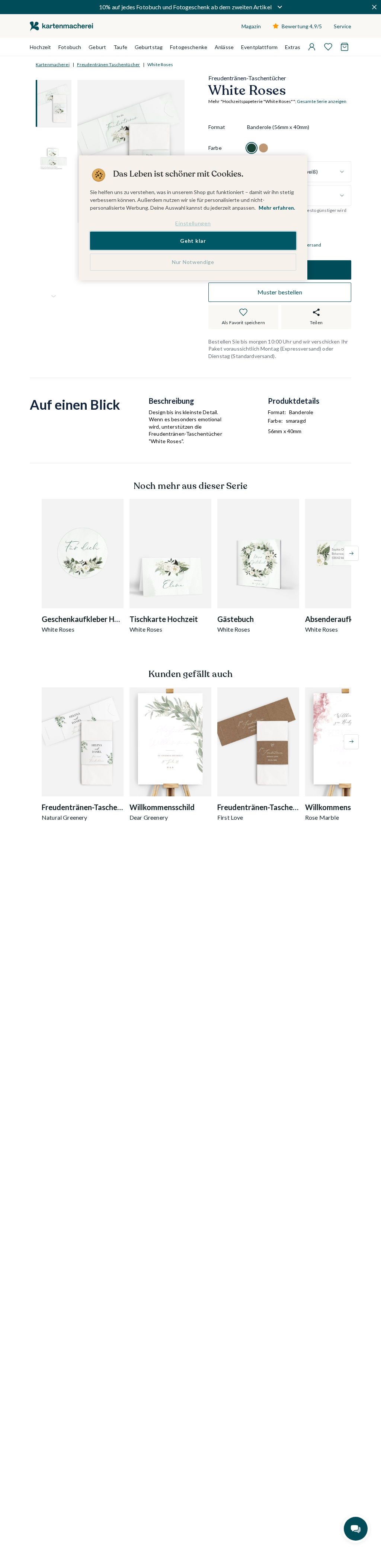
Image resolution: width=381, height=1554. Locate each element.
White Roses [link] (160, 64)
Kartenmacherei (53, 64)
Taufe (120, 47)
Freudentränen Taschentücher (108, 64)
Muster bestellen (279, 292)
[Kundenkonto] (311, 47)
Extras (292, 47)
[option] (251, 148)
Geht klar (193, 241)
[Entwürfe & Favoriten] (328, 47)
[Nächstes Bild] (53, 296)
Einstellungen (193, 223)
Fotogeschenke (188, 47)
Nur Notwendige (193, 262)
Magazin (251, 26)
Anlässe (224, 47)
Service (342, 26)
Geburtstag (149, 47)
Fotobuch (69, 47)
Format (216, 127)
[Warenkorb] (344, 47)
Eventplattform (259, 47)
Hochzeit (40, 47)
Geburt (97, 47)
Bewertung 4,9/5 (302, 26)
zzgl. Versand (307, 245)
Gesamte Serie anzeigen (322, 101)
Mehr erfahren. (277, 207)
